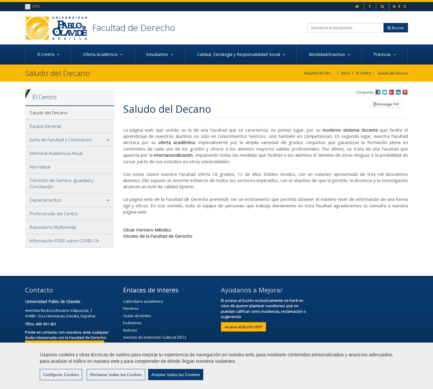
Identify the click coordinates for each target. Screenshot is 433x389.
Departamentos (46, 200)
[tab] (69, 113)
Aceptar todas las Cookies (175, 374)
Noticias (130, 330)
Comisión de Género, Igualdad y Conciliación (61, 183)
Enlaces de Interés (151, 289)
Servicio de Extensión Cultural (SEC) (154, 337)
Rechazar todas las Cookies (116, 374)
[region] (216, 365)
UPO (35, 6)
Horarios (131, 308)
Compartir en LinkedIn (398, 92)
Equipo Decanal (45, 126)
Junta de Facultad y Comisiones (61, 140)
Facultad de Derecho (133, 27)
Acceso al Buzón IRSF (243, 327)
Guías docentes (137, 315)
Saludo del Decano (392, 73)
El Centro (363, 73)
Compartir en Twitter (384, 92)
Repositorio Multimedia (53, 227)
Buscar (397, 27)
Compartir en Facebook (378, 92)
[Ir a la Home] (58, 27)
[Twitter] (405, 6)
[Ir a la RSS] (394, 6)
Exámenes (132, 322)
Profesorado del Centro (54, 213)
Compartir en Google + (391, 92)
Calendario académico (143, 301)
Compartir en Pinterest (405, 92)
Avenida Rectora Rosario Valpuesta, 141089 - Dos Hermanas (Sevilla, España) (60, 313)
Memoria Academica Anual (56, 153)
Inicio (345, 73)
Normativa (40, 167)
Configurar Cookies (61, 374)
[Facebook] (400, 6)
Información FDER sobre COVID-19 (64, 241)
